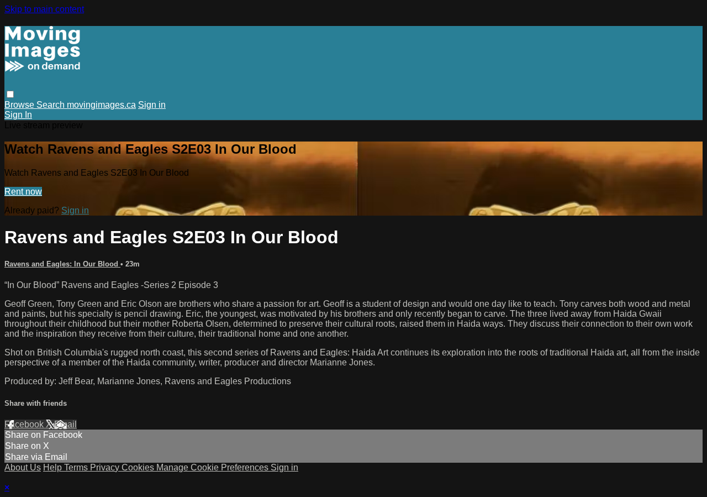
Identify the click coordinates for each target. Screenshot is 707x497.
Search (51, 104)
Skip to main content (44, 9)
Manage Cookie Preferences (213, 467)
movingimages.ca (101, 104)
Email (65, 424)
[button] (10, 94)
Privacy (106, 467)
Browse (20, 104)
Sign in (152, 104)
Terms (77, 467)
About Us (22, 467)
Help (53, 467)
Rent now (23, 191)
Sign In (18, 114)
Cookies (139, 467)
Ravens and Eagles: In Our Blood (62, 264)
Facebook (25, 424)
